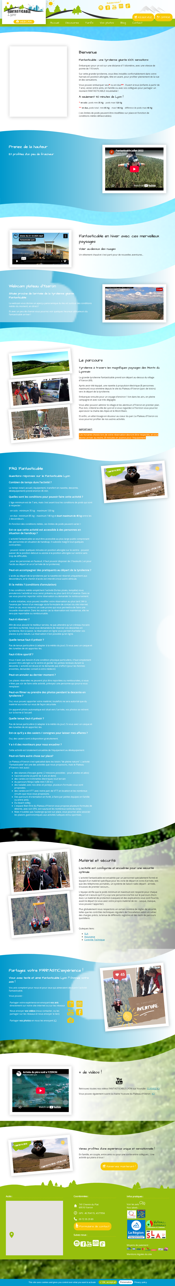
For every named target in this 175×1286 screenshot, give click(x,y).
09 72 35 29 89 (86, 1219)
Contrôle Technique (94, 939)
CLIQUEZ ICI (153, 1088)
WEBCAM (25, 22)
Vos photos (106, 23)
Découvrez (71, 23)
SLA (86, 933)
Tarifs (88, 23)
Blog (122, 23)
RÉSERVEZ (144, 17)
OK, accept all (109, 1282)
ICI (55, 1020)
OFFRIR (165, 17)
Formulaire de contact (93, 1226)
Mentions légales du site (139, 1254)
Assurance (89, 936)
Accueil (54, 23)
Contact (136, 23)
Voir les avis (133, 1204)
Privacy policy (140, 1282)
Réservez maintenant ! (121, 1166)
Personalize (126, 1282)
